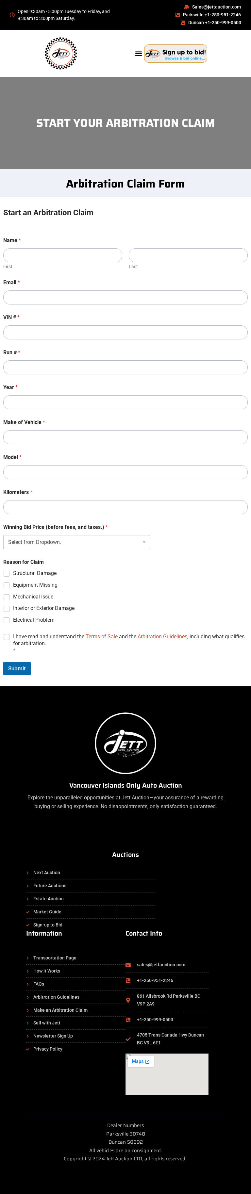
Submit (17, 668)
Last (133, 266)
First (7, 266)
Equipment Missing (35, 585)
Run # (11, 352)
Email (11, 282)
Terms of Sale (102, 636)
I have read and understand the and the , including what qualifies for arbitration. (128, 643)
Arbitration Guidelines (162, 636)
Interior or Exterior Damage (44, 608)
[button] (138, 53)
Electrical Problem (34, 620)
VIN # (11, 317)
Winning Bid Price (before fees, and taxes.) (55, 527)
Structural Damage (35, 573)
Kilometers (17, 492)
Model (12, 457)
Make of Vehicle (24, 422)
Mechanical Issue (33, 597)
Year (10, 387)
